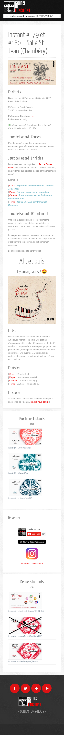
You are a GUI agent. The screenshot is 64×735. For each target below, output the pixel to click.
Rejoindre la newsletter (32, 563)
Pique (12, 192)
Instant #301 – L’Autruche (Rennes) (19, 448)
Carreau (13, 195)
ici (33, 116)
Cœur (12, 185)
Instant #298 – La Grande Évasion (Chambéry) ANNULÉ (25, 636)
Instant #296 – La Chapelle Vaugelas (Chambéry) (23, 661)
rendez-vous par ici (40, 402)
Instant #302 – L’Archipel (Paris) (18, 473)
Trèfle (12, 202)
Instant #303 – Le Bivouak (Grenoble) (20, 498)
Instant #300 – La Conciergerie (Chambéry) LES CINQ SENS (25, 611)
